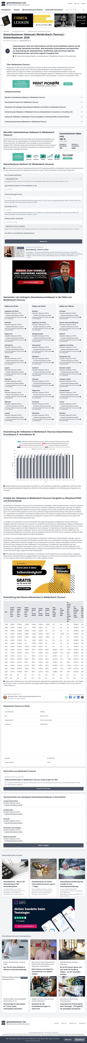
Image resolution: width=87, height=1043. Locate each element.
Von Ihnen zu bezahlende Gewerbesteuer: (20, 233)
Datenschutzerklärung (32, 1041)
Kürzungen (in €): (11, 206)
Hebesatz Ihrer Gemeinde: (14, 218)
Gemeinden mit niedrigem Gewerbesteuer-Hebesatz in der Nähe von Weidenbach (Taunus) (35, 107)
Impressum (82, 1023)
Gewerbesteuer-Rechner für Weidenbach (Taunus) (21, 102)
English (83, 3)
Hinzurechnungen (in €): (13, 194)
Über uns (76, 3)
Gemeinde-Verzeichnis (54, 10)
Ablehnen (68, 1040)
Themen (17, 10)
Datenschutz (72, 1023)
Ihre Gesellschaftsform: (13, 175)
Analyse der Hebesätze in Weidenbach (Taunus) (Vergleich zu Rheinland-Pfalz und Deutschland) (37, 117)
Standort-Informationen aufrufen (15, 315)
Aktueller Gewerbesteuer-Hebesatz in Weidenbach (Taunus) (25, 97)
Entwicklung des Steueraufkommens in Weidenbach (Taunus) (25, 122)
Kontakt (70, 3)
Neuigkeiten (6, 10)
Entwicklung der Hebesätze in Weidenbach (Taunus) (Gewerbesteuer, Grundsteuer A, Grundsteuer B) (38, 112)
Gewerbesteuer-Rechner (33, 10)
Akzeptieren (79, 1040)
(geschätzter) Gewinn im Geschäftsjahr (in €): (21, 186)
